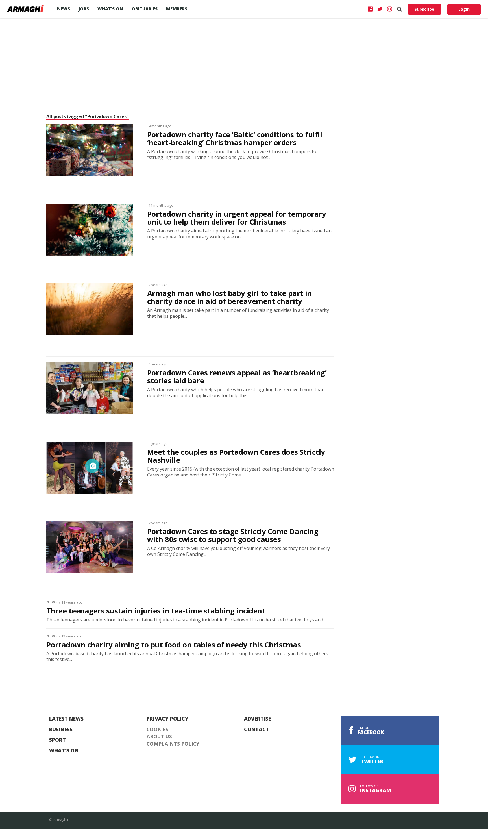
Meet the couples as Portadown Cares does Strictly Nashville (236, 456)
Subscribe (424, 9)
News (63, 9)
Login (464, 9)
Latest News (66, 718)
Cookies (157, 729)
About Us (159, 736)
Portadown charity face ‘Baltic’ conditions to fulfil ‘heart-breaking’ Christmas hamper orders (234, 139)
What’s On (110, 9)
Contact (256, 729)
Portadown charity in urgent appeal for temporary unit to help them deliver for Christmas (236, 218)
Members (176, 9)
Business (61, 729)
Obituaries (145, 9)
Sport (57, 740)
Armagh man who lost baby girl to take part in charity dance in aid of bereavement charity (229, 297)
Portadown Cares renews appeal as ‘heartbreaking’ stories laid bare (236, 377)
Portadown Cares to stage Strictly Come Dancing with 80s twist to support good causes (232, 535)
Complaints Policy (173, 744)
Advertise (257, 718)
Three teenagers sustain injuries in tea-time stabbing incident (155, 611)
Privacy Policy (167, 718)
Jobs (84, 9)
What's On (64, 750)
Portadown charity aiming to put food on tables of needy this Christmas (173, 645)
